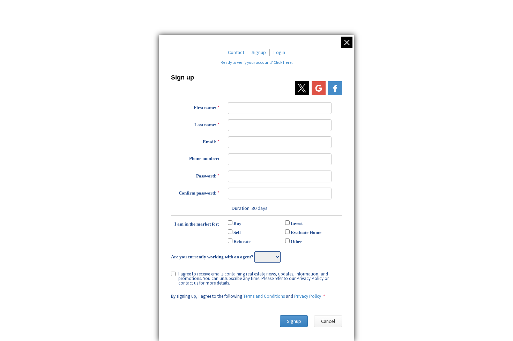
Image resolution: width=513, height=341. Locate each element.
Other (296, 241)
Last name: (205, 124)
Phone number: (204, 158)
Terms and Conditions (264, 296)
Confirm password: (197, 193)
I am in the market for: (196, 224)
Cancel (328, 321)
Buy (237, 223)
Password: (206, 176)
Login (279, 52)
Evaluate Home (306, 232)
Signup (259, 52)
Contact (236, 52)
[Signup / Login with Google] (319, 88)
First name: (205, 107)
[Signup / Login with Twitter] (302, 88)
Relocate (242, 241)
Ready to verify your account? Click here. (257, 62)
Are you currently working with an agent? (212, 256)
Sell (237, 232)
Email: (209, 141)
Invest (297, 223)
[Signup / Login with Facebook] (335, 88)
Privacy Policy (307, 296)
